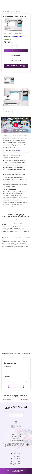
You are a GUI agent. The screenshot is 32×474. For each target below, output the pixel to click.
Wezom (18, 471)
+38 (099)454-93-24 (16, 438)
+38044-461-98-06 (16, 434)
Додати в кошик (16, 50)
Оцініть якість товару (9, 381)
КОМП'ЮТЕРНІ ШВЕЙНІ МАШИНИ (11, 11)
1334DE (18, 150)
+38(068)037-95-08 (16, 436)
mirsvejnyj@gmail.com (17, 440)
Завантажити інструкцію (14, 65)
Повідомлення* (7, 366)
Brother (15, 152)
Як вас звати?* (7, 376)
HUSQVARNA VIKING (17, 36)
